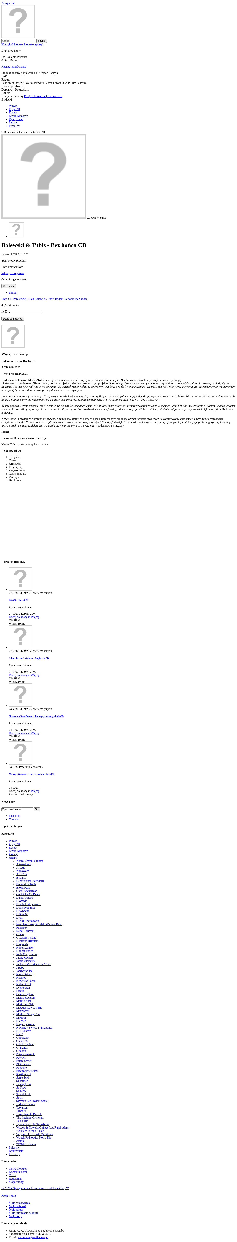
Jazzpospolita (24, 970)
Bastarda (21, 877)
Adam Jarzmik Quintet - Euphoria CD (29, 658)
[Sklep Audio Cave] (18, 37)
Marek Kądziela (25, 997)
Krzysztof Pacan (26, 980)
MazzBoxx (22, 1010)
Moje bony (15, 1216)
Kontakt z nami (18, 1172)
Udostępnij (8, 286)
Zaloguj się (7, 3)
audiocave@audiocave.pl (33, 1237)
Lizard (20, 990)
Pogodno (21, 1067)
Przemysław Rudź (27, 1070)
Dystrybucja (16, 119)
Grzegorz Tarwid (26, 937)
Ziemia (20, 1140)
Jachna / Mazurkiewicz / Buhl (33, 964)
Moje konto (8, 1195)
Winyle (13, 105)
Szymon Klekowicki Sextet (32, 1100)
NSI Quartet (23, 1030)
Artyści (13, 857)
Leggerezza (23, 987)
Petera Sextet (23, 1060)
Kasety (13, 112)
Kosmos (21, 977)
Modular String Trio (28, 1014)
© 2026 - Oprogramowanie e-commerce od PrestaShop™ (35, 1188)
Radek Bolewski (64, 298)
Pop (15, 298)
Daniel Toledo (24, 897)
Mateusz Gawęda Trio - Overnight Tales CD (31, 774)
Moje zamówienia (19, 1202)
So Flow (21, 1087)
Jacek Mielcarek (25, 960)
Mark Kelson (24, 1000)
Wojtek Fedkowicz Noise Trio (33, 1137)
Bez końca (81, 298)
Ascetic (20, 867)
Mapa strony (16, 1182)
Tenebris (21, 1110)
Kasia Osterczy (25, 974)
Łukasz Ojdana (25, 994)
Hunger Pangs (24, 950)
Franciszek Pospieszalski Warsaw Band (39, 924)
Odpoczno (22, 1037)
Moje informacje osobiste (23, 1212)
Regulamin (15, 1178)
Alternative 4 (23, 864)
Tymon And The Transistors (32, 1124)
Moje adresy (16, 1209)
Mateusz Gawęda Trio (29, 1007)
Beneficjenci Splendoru (30, 880)
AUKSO (21, 874)
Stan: (4, 260)
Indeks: (6, 254)
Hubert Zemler (25, 947)
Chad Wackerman (26, 890)
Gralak (20, 934)
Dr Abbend (22, 910)
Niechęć (21, 1020)
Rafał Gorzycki (25, 930)
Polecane (14, 1147)
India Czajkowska (26, 954)
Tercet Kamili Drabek (29, 1114)
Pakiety (13, 122)
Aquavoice (22, 870)
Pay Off (21, 1057)
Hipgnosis (22, 944)
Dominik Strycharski (28, 904)
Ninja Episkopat (25, 1024)
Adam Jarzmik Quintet (29, 860)
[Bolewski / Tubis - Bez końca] (16, 236)
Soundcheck (23, 1094)
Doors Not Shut (25, 907)
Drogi (19, 917)
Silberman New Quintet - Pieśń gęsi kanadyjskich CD (36, 716)
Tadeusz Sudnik (25, 1104)
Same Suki (22, 1077)
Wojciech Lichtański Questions (34, 1134)
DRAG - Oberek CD (19, 600)
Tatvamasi (22, 1107)
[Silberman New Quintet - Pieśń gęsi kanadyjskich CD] (20, 705)
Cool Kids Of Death (28, 894)
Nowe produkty (18, 1168)
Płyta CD (6, 298)
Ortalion (21, 1050)
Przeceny (14, 125)
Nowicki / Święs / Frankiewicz (34, 1027)
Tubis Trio (22, 1120)
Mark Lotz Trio (25, 1004)
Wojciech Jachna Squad (30, 1130)
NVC (19, 1034)
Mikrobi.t (21, 1017)
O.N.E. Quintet (25, 1044)
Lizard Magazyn (18, 115)
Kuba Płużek (23, 984)
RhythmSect (23, 1074)
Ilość (4, 311)
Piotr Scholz (23, 1064)
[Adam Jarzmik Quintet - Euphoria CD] (20, 647)
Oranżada (22, 1047)
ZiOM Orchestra (26, 1144)
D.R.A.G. (22, 914)
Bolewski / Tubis (44, 298)
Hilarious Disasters (27, 940)
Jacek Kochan (24, 957)
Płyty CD (14, 109)
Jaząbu (20, 967)
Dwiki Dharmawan (27, 920)
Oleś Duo (22, 1040)
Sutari (19, 1097)
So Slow (21, 1090)
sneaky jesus (23, 1084)
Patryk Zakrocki (25, 1054)
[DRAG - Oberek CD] (20, 589)
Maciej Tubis (26, 298)
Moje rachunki (17, 1206)
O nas (12, 1175)
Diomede (21, 900)
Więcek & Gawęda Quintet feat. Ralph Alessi (42, 1127)
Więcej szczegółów (12, 273)
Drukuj (13, 292)
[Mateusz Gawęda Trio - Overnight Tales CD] (20, 763)
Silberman (22, 1080)
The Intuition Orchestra (30, 1117)
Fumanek (21, 927)
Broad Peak (23, 887)
